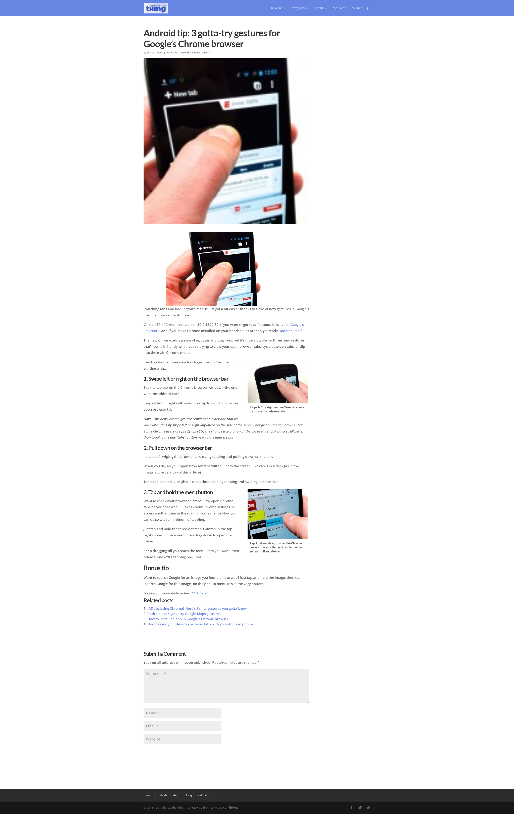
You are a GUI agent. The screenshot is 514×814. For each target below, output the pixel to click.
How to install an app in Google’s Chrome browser (187, 619)
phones (196, 52)
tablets (206, 52)
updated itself (290, 330)
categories (299, 8)
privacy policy (197, 807)
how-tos (186, 52)
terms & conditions (224, 807)
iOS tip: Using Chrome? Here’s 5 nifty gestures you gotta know (197, 608)
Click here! (199, 593)
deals (163, 795)
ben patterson (155, 52)
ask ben (357, 8)
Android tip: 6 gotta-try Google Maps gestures (183, 613)
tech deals (339, 8)
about (319, 8)
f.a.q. (189, 795)
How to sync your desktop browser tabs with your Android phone (200, 624)
